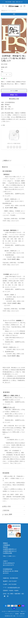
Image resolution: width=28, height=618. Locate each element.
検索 (14, 14)
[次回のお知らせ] (25, 2)
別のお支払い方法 (14, 98)
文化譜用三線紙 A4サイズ (10, 551)
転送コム (5, 432)
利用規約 (17, 613)
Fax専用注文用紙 (7, 553)
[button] (3, 6)
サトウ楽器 (8, 611)
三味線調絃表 (6, 545)
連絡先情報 (22, 613)
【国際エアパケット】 (9, 407)
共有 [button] (4, 125)
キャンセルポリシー (21, 615)
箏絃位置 (5, 547)
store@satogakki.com (14, 587)
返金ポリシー (23, 611)
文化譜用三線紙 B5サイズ (10, 549)
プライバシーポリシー (9, 613)
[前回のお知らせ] (2, 2)
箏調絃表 (5, 543)
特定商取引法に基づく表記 (10, 615)
